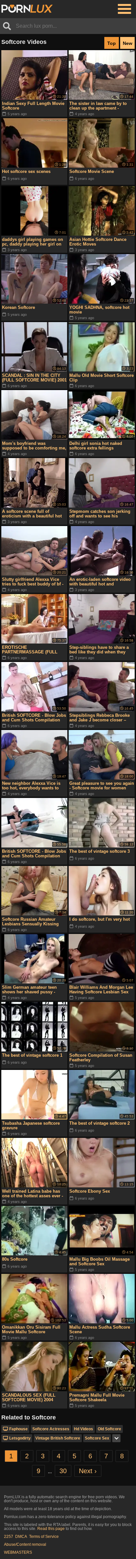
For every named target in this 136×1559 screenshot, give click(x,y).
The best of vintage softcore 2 (99, 1123)
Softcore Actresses (50, 1429)
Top (111, 43)
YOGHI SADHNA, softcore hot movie (99, 310)
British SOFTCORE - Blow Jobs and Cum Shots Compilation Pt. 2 (34, 718)
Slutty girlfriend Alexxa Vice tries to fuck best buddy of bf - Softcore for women (32, 582)
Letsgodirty (20, 1438)
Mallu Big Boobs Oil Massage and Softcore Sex (99, 1261)
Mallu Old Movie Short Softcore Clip (101, 377)
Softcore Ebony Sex (89, 1191)
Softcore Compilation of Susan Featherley (100, 1057)
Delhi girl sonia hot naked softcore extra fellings (95, 445)
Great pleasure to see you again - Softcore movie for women (101, 785)
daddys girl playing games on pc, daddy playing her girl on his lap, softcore (32, 242)
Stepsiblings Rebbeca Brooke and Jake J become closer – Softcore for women (99, 718)
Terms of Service (44, 1536)
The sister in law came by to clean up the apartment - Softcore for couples (98, 106)
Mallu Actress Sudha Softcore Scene (99, 1329)
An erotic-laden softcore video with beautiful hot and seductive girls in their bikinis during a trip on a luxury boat (100, 582)
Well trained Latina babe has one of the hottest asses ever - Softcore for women (32, 1194)
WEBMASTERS (18, 1552)
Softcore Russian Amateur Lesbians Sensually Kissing (30, 921)
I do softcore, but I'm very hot (99, 919)
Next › (88, 1471)
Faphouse (18, 1429)
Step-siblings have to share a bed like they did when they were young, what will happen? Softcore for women (101, 650)
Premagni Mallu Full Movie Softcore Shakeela (96, 1397)
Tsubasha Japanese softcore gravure (31, 1125)
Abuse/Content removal (25, 1544)
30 (63, 1471)
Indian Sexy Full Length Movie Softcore (33, 106)
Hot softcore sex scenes (26, 171)
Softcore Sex (97, 1438)
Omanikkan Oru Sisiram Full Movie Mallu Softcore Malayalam (31, 1330)
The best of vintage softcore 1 (32, 1055)
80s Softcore (14, 1259)
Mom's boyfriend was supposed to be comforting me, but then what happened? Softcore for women (34, 446)
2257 (8, 1536)
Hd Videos (83, 1429)
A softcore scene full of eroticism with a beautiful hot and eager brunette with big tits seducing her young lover (34, 514)
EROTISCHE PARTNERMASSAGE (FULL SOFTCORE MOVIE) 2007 (29, 650)
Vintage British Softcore (57, 1438)
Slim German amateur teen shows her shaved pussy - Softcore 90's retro (29, 990)
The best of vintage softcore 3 (99, 851)
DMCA (21, 1536)
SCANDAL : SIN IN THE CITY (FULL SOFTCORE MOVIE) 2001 (34, 377)
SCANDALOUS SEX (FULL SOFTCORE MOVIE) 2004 (28, 1397)
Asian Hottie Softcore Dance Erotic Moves (97, 242)
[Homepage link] (27, 9)
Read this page (51, 1528)
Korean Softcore (18, 307)
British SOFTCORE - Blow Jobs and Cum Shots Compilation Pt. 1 (34, 854)
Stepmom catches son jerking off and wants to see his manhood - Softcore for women (101, 514)
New (127, 43)
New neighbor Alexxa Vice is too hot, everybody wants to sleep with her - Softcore (31, 786)
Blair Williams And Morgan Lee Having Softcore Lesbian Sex (101, 989)
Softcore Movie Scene (91, 171)
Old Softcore (109, 1429)
